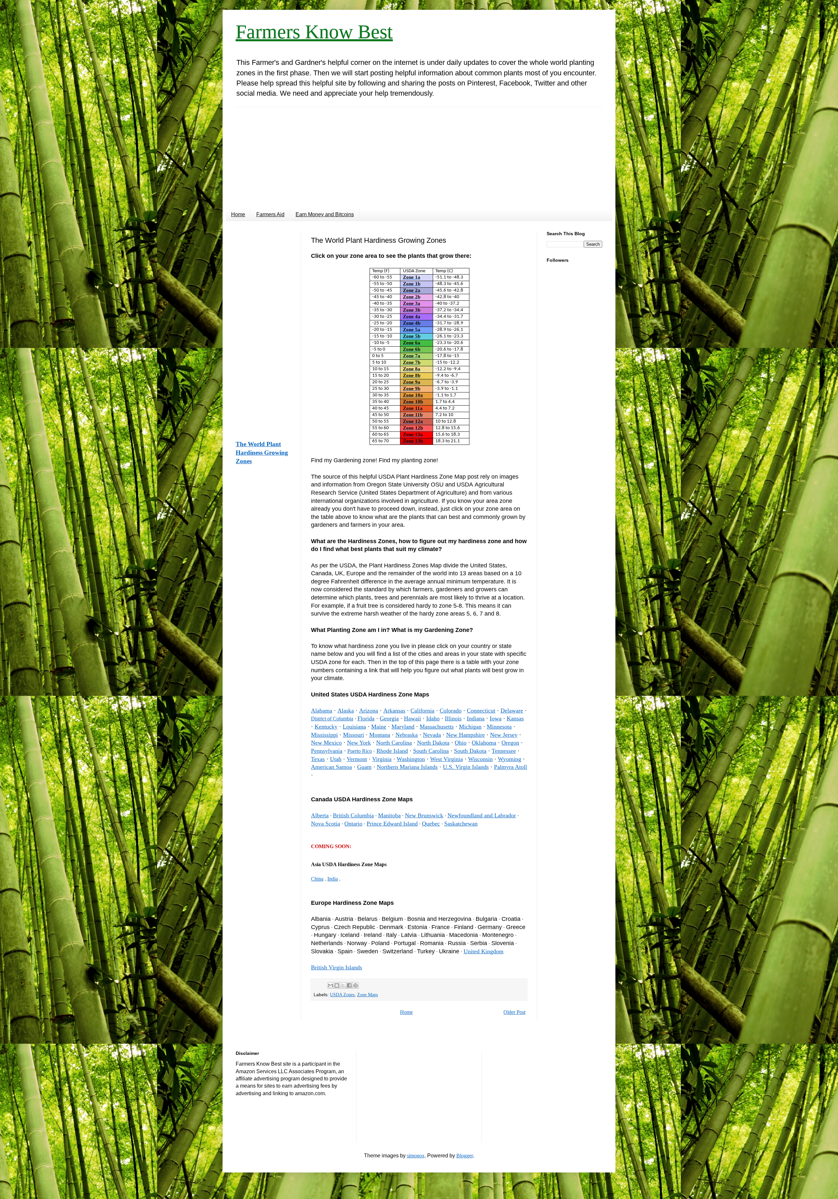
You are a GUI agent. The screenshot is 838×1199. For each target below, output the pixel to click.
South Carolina (431, 751)
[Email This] (330, 985)
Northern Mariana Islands (407, 767)
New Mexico (326, 742)
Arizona (368, 710)
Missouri (353, 735)
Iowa (495, 718)
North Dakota (433, 742)
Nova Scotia (325, 823)
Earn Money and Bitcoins (325, 214)
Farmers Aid (270, 214)
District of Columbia (332, 718)
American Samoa (331, 767)
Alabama (321, 710)
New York (359, 742)
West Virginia (446, 759)
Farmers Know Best (314, 32)
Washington (411, 759)
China (317, 879)
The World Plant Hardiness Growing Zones (262, 453)
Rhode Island (392, 751)
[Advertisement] (419, 153)
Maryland (403, 726)
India (332, 879)
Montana (379, 735)
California (422, 710)
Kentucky (326, 726)
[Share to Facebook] (349, 985)
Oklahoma (484, 742)
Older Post (514, 1012)
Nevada (432, 735)
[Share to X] (343, 985)
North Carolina (394, 742)
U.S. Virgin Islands (466, 767)
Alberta (320, 815)
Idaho (433, 718)
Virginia (382, 759)
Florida (365, 718)
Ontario (353, 823)
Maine (378, 726)
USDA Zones (342, 994)
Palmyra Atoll (510, 767)
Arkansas (394, 710)
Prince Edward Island (392, 823)
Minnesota (499, 726)
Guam (364, 767)
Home (238, 214)
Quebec (431, 823)
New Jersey (504, 735)
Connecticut (481, 710)
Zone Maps (367, 994)
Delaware (512, 710)
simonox (416, 1155)
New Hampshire (465, 735)
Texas (318, 759)
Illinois (453, 718)
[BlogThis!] (337, 985)
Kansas (515, 718)
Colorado (451, 710)
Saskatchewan (461, 823)
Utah (335, 759)
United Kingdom (483, 951)
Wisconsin (480, 759)
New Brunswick (424, 815)
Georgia (389, 718)
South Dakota (470, 751)
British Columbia (353, 815)
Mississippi (324, 735)
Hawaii (412, 718)
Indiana (475, 718)
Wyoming (509, 759)
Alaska (345, 710)
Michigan (470, 726)
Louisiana (354, 726)
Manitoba (389, 815)
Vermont (357, 759)
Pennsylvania (326, 751)
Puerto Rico (359, 751)
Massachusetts (437, 726)
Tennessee (504, 751)
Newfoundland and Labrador (481, 815)
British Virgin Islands (336, 967)
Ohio (460, 742)
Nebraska (406, 735)
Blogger (464, 1155)
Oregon (510, 742)
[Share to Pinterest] (355, 985)
